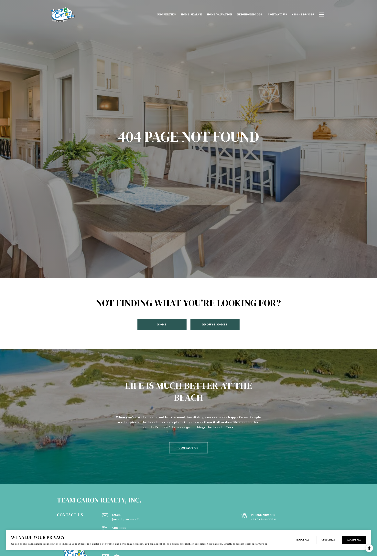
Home (162, 324)
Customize (328, 539)
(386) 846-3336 (263, 519)
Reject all (302, 539)
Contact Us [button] (188, 448)
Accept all (354, 539)
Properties (166, 14)
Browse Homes (215, 324)
